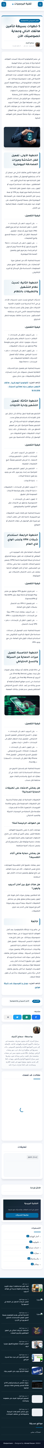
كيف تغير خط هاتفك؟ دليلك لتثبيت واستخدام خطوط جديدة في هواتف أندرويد (16, 1289)
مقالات (35, 1264)
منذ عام (25, 1284)
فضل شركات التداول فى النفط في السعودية (16, 1303)
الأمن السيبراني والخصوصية (30, 20)
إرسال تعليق (32, 1157)
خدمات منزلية (33, 1248)
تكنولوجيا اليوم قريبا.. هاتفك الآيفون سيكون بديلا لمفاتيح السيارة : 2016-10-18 (22, 387)
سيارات (35, 1253)
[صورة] (37, 1288)
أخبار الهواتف (33, 1236)
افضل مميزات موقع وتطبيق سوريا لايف (16, 1345)
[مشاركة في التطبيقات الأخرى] (8, 1017)
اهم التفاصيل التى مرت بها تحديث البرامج (17, 1359)
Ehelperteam (8, 1443)
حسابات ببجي (36, 1432)
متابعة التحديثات (22, 1215)
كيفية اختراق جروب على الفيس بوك (16, 1371)
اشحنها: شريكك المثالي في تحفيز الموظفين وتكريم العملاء (17, 1332)
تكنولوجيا (34, 1242)
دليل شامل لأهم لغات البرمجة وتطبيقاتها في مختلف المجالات (17, 1413)
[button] (36, 1017)
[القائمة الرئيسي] (40, 4)
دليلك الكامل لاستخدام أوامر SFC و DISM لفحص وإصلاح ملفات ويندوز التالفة (16, 1385)
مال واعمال (33, 1259)
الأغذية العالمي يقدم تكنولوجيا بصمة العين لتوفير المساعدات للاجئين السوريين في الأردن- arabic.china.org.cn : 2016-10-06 (15, 1318)
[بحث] (3, 4)
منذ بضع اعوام (23, 1299)
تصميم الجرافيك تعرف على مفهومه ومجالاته (16, 1400)
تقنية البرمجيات (23, 4)
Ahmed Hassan (29, 1443)
